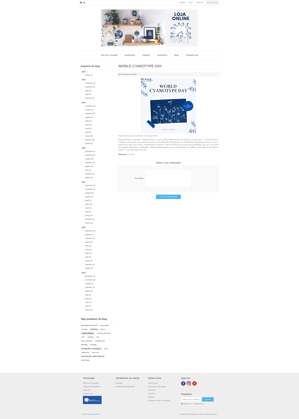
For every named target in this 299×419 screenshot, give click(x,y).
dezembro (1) (90, 151)
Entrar (191, 2)
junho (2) (88, 125)
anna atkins (104, 325)
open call (95, 352)
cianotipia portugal (103, 333)
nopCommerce (95, 414)
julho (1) (88, 200)
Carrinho (151, 393)
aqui (203, 145)
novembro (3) (90, 106)
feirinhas (84, 345)
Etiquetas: (122, 154)
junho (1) (88, 249)
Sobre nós (87, 390)
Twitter (189, 383)
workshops (85, 360)
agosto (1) (89, 197)
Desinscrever (199, 404)
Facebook (183, 383)
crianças (90, 337)
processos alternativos (92, 356)
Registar (182, 2)
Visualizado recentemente (125, 386)
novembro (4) (90, 280)
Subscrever (187, 404)
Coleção (146, 55)
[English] (84, 2)
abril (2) (88, 132)
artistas (94, 329)
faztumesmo (100, 341)
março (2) (89, 215)
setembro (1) (90, 87)
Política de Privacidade (91, 386)
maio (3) (88, 128)
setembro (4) (90, 113)
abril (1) (88, 94)
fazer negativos (87, 341)
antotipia (84, 329)
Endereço (151, 390)
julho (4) (88, 121)
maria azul (85, 352)
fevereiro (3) (89, 140)
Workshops (130, 55)
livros (106, 348)
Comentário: (139, 178)
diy (98, 337)
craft (82, 337)
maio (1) (88, 90)
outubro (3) (89, 159)
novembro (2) (90, 155)
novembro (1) (90, 83)
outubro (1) (89, 110)
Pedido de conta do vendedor (159, 400)
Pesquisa (119, 383)
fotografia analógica (91, 348)
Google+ (194, 383)
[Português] (81, 2)
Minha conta (152, 383)
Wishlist (151, 397)
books (103, 329)
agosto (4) (89, 117)
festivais (93, 345)
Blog (176, 55)
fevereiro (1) (89, 98)
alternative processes (89, 325)
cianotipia (87, 333)
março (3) (89, 136)
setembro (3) (90, 162)
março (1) (89, 75)
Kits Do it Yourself (109, 55)
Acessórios (162, 55)
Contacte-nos (192, 55)
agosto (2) (89, 166)
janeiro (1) (89, 143)
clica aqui (142, 150)
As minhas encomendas (157, 386)
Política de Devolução (91, 383)
